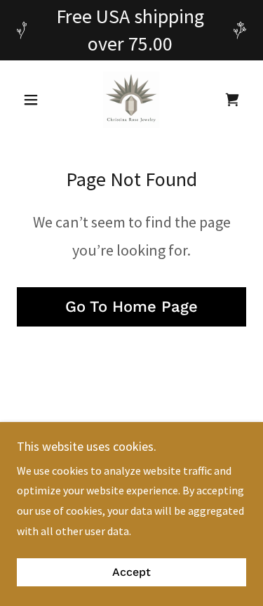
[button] (34, 100)
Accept (131, 572)
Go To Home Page (131, 306)
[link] (131, 100)
